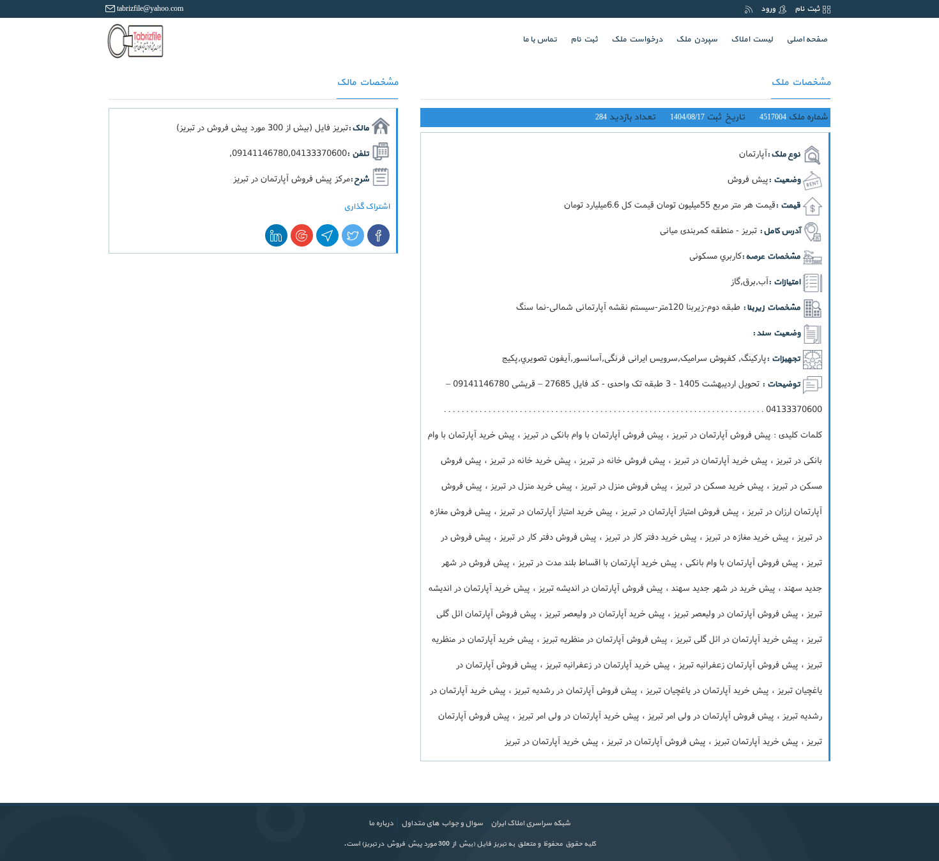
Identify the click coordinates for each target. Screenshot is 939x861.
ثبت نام (807, 9)
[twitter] (353, 235)
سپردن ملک (696, 39)
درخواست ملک (636, 39)
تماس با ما (540, 39)
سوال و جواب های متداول (442, 823)
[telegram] (327, 235)
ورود (768, 9)
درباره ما (381, 823)
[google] (302, 235)
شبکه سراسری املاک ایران (530, 823)
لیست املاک (752, 39)
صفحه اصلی (803, 39)
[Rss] (749, 9)
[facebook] (378, 235)
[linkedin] (276, 235)
